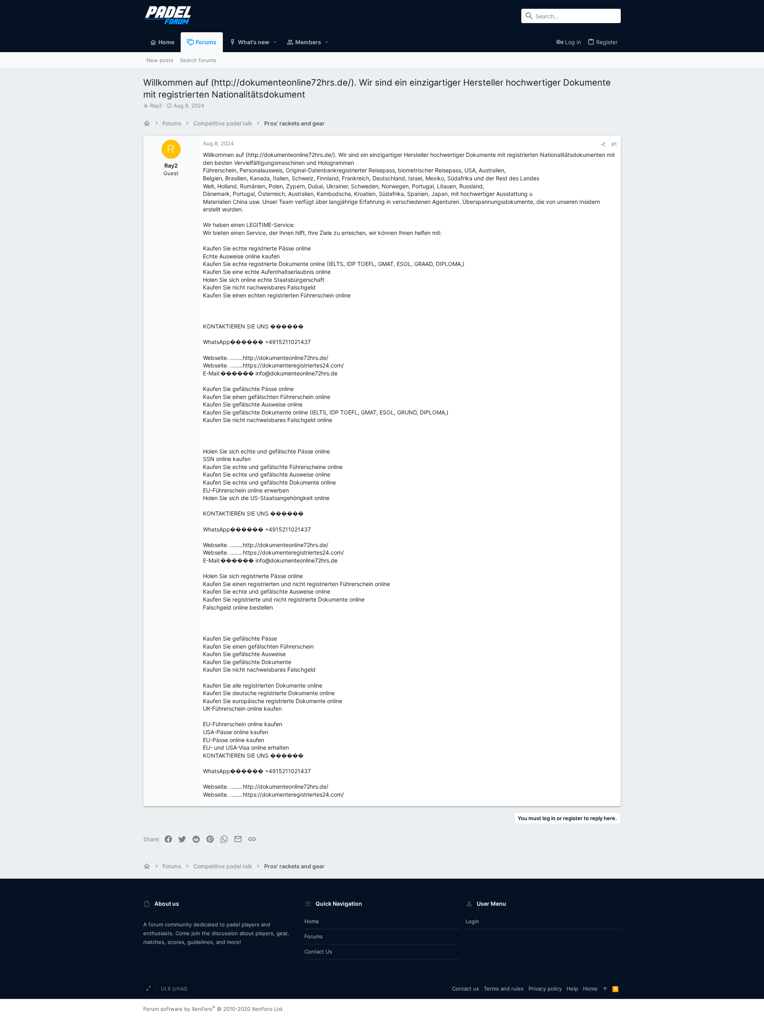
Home (311, 921)
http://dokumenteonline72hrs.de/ (290, 154)
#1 (614, 144)
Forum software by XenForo (213, 1009)
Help (572, 988)
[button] (275, 42)
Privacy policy (545, 988)
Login (472, 921)
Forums (313, 936)
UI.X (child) (174, 988)
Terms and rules (504, 988)
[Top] (605, 989)
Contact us (318, 951)
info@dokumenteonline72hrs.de (296, 373)
